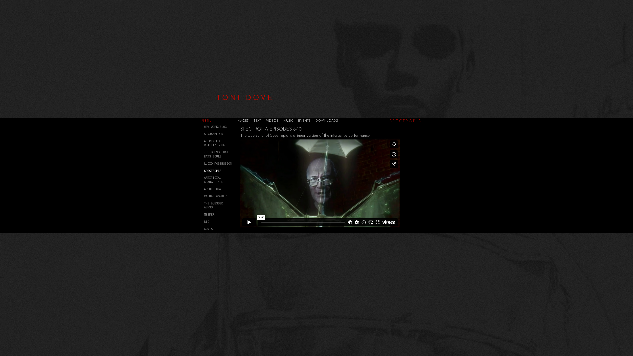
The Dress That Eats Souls (216, 154)
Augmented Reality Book (214, 143)
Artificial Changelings (213, 180)
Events (304, 120)
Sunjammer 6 (213, 134)
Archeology (212, 189)
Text (257, 120)
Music (288, 120)
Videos (272, 120)
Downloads (327, 120)
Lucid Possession (218, 164)
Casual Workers (216, 196)
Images (243, 120)
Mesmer (209, 215)
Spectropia (212, 171)
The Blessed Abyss (213, 206)
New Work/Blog (215, 127)
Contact (210, 229)
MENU (207, 121)
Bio (206, 222)
